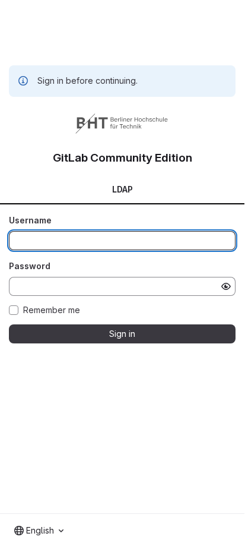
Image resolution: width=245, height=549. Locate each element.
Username (30, 220)
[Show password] (226, 286)
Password (29, 266)
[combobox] (39, 530)
